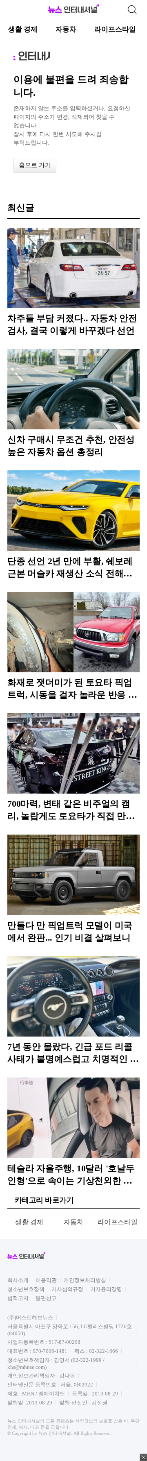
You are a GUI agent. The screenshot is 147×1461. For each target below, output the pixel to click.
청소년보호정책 (26, 1289)
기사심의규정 (67, 1289)
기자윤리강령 (106, 1289)
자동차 (66, 29)
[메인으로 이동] (73, 11)
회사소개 (18, 1280)
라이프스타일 (115, 29)
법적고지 (18, 1298)
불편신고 (46, 1298)
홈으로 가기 (35, 165)
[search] (132, 9)
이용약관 (46, 1280)
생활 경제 (23, 29)
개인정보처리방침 (85, 1280)
